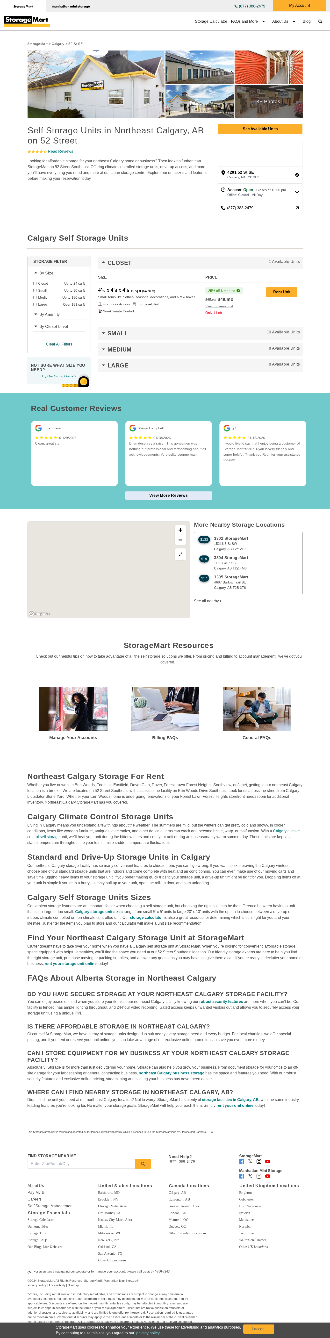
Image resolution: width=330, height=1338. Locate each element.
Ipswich (244, 1213)
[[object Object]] (96, 84)
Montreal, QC (178, 1220)
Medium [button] (204, 349)
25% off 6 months (221, 291)
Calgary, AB (177, 1192)
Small (61, 290)
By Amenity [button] (49, 314)
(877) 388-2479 (252, 6)
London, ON (178, 1213)
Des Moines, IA (109, 1213)
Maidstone (246, 1220)
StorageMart (37, 44)
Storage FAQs (37, 1240)
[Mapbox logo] (39, 614)
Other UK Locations (253, 1247)
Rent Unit (281, 292)
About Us (280, 21)
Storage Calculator (211, 21)
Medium (61, 297)
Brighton (245, 1192)
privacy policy (147, 1333)
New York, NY (108, 1240)
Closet (61, 283)
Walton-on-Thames (252, 1240)
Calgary (58, 44)
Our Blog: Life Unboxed (45, 1247)
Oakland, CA (107, 1247)
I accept (258, 1329)
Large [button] (204, 365)
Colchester (246, 1199)
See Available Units (260, 129)
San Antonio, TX (110, 1253)
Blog (307, 21)
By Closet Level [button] (53, 326)
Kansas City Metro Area (115, 1220)
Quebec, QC (177, 1226)
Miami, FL (106, 1226)
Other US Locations (112, 1260)
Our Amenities (38, 1226)
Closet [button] (204, 262)
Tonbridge (246, 1233)
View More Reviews (168, 495)
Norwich (245, 1226)
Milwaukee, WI (109, 1233)
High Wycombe (250, 1206)
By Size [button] (46, 273)
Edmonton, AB (179, 1199)
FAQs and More (244, 21)
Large (61, 304)
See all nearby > (208, 601)
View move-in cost (219, 306)
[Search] (143, 1164)
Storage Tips (37, 1233)
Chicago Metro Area (112, 1206)
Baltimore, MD (109, 1192)
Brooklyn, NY (108, 1199)
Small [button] (204, 333)
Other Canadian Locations (187, 1233)
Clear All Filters (59, 344)
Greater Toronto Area (184, 1206)
